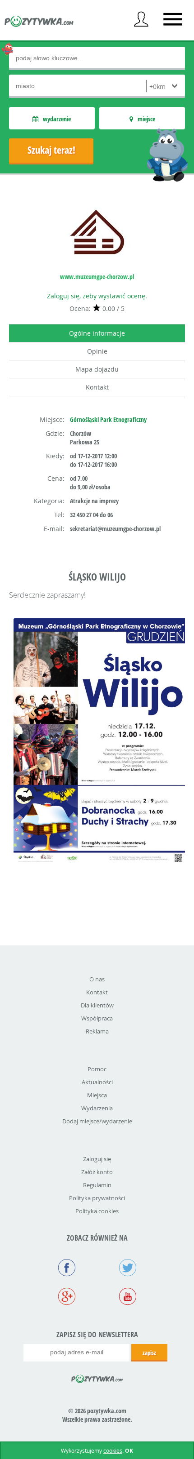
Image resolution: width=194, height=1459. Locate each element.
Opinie (97, 351)
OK (129, 1451)
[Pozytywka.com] (97, 1377)
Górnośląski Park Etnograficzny (108, 419)
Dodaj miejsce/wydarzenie (97, 1121)
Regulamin (97, 1185)
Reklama (97, 1031)
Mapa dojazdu (97, 369)
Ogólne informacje (97, 333)
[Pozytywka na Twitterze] (127, 1268)
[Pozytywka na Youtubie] (127, 1297)
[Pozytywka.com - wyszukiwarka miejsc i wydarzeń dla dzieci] (39, 22)
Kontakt (97, 387)
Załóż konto (97, 1172)
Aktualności (97, 1082)
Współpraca (97, 1018)
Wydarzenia (97, 1108)
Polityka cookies (97, 1211)
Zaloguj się (97, 1159)
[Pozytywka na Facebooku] (67, 1268)
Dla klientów (97, 1005)
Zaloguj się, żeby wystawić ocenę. (97, 296)
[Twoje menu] (141, 19)
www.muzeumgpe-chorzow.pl (97, 276)
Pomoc (97, 1069)
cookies (112, 1450)
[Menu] (172, 19)
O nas (97, 979)
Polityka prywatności (97, 1198)
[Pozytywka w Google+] (67, 1297)
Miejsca (97, 1095)
